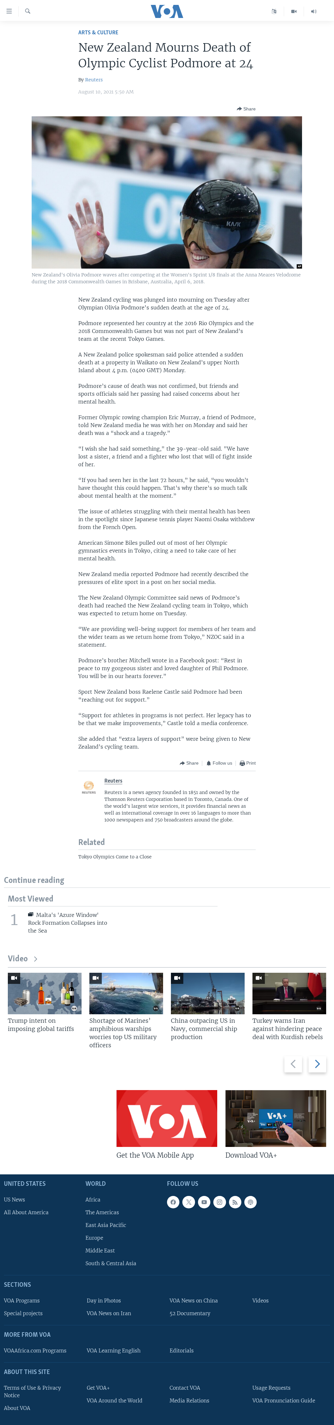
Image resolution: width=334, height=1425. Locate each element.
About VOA (17, 1408)
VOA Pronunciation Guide (283, 1401)
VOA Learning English (114, 1351)
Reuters (94, 80)
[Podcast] (250, 1202)
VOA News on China (194, 1301)
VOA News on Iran (109, 1313)
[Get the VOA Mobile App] (166, 1118)
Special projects (23, 1313)
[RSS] (235, 1202)
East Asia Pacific (105, 1225)
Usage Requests (271, 1388)
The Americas (102, 1212)
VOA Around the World (115, 1401)
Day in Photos (104, 1301)
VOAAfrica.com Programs (35, 1351)
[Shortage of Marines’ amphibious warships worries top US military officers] (126, 993)
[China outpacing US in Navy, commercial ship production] (208, 993)
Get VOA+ (98, 1388)
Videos (260, 1301)
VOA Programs (22, 1301)
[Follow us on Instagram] (219, 1202)
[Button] (246, 109)
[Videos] (294, 11)
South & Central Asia (110, 1263)
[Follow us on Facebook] (173, 1202)
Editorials (182, 1351)
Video (18, 959)
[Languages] (274, 11)
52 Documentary (190, 1313)
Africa (92, 1200)
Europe (94, 1238)
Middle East (100, 1251)
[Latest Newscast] (314, 11)
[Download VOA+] (275, 1118)
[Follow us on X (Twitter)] (188, 1202)
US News (14, 1200)
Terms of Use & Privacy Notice (32, 1392)
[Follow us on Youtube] (204, 1202)
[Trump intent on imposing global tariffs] (45, 993)
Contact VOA (185, 1388)
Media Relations (189, 1401)
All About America (26, 1212)
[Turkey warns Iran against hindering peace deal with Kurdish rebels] (289, 993)
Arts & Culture (98, 33)
